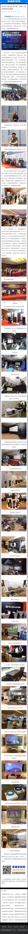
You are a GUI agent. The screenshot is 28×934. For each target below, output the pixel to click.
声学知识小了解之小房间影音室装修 (10, 917)
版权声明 (16, 926)
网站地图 (22, 926)
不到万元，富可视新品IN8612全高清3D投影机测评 (13, 897)
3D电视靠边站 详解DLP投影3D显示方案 (11, 919)
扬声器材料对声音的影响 (7, 911)
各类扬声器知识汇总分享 (7, 894)
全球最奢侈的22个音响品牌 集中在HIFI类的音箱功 (13, 914)
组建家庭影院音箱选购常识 (21, 897)
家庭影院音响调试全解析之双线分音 (10, 908)
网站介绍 (10, 926)
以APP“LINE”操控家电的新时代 (9, 899)
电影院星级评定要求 (19, 905)
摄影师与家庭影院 (6, 905)
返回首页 (4, 926)
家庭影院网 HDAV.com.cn (11, 16)
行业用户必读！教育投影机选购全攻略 (11, 902)
